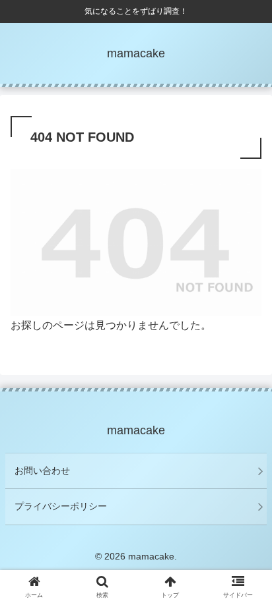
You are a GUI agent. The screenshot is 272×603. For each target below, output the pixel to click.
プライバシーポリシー (61, 506)
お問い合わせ (42, 470)
